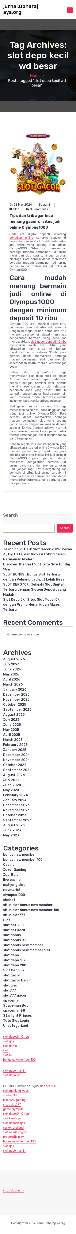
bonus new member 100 (22, 860)
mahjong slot (14, 885)
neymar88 (11, 890)
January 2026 (15, 689)
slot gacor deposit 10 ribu (48, 341)
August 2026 (14, 659)
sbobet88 (10, 1095)
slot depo (11, 955)
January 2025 (14, 750)
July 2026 (11, 664)
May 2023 (11, 835)
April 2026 (11, 679)
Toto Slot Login (16, 1021)
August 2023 (14, 825)
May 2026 (11, 674)
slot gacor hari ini (17, 980)
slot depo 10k (14, 960)
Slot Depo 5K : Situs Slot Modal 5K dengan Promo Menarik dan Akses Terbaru (31, 605)
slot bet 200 (13, 925)
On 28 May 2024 (21, 204)
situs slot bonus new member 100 (31, 910)
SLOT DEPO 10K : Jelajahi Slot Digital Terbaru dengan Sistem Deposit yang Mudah (34, 589)
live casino (12, 880)
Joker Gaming (14, 870)
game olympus (13, 1109)
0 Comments (38, 209)
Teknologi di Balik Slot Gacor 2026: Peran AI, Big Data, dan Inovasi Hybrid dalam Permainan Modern (37, 554)
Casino (9, 865)
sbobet (9, 900)
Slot (16, 209)
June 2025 (12, 725)
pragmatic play (13, 1137)
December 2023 (16, 805)
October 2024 (14, 765)
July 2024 (11, 780)
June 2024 (12, 785)
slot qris (10, 985)
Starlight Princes (17, 1016)
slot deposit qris (14, 1123)
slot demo (10, 1046)
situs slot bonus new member (28, 905)
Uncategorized (15, 1026)
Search (10, 515)
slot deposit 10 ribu (16, 1036)
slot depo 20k (14, 965)
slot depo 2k (11, 1075)
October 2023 (14, 815)
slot (5, 1050)
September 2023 (17, 820)
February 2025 (15, 745)
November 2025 (16, 699)
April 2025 (11, 735)
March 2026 (13, 684)
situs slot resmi (13, 1190)
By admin (45, 204)
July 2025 (11, 720)
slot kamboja (12, 1118)
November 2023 (16, 810)
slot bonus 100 (15, 940)
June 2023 (12, 830)
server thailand (13, 1127)
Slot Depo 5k (13, 970)
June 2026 (12, 669)
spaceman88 (14, 1010)
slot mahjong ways (16, 1091)
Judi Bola (11, 875)
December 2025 (16, 694)
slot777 (9, 990)
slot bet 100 (48, 1086)
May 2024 (11, 790)
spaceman (11, 1000)
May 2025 (11, 730)
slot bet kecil (14, 930)
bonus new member (19, 855)
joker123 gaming (14, 1100)
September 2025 (17, 710)
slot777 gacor (15, 995)
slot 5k (7, 1055)
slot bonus (12, 935)
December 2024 (16, 755)
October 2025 (14, 704)
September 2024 (17, 770)
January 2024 (15, 800)
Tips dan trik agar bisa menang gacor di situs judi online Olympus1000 (35, 221)
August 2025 (14, 715)
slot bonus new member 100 (26, 950)
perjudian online (21, 238)
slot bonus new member (23, 945)
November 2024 (16, 760)
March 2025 (13, 740)
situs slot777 (14, 915)
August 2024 (14, 775)
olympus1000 (14, 895)
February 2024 (15, 795)
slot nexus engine (15, 1132)
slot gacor (11, 975)
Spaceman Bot (15, 1005)
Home (35, 75)
